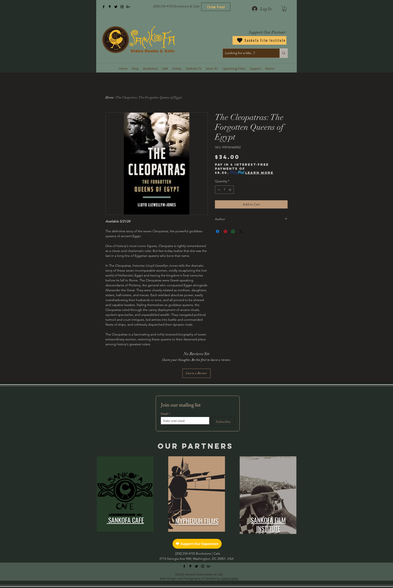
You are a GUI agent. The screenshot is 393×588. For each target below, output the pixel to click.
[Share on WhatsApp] (233, 231)
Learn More (259, 173)
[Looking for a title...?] (284, 53)
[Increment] (230, 190)
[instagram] (122, 7)
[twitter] (116, 7)
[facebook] (104, 7)
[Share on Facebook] (217, 231)
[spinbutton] (224, 190)
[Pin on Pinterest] (225, 231)
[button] (284, 8)
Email (165, 413)
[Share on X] (240, 231)
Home (109, 97)
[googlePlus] (128, 7)
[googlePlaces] (110, 7)
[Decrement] (218, 190)
